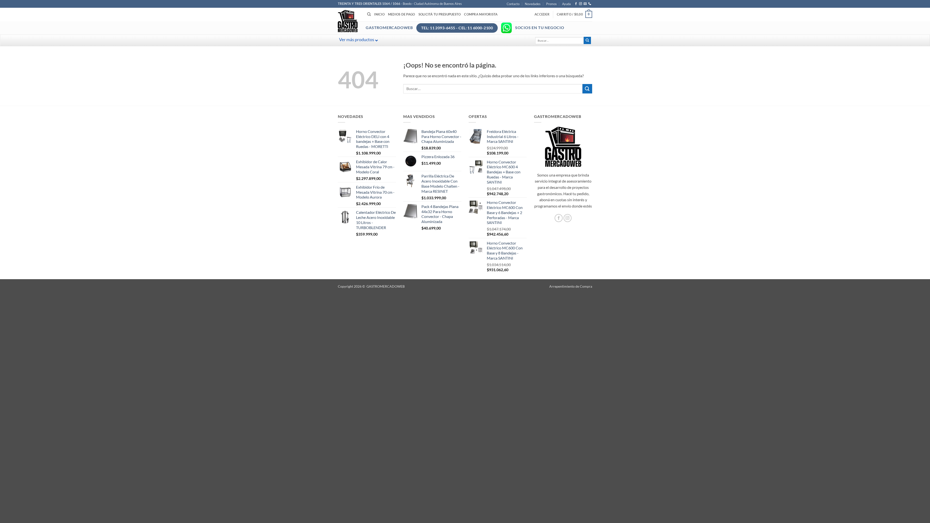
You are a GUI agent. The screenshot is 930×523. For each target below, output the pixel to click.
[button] (542, 14)
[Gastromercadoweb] (367, 21)
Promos (551, 4)
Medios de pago (401, 14)
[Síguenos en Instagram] (580, 4)
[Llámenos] (589, 4)
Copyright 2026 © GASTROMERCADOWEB (371, 286)
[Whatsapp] (506, 27)
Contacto (513, 4)
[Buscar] (369, 14)
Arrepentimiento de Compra (570, 286)
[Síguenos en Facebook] (575, 4)
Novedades (533, 4)
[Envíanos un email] (585, 4)
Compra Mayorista (480, 14)
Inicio (379, 14)
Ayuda (566, 4)
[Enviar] (587, 40)
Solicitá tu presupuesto (439, 14)
